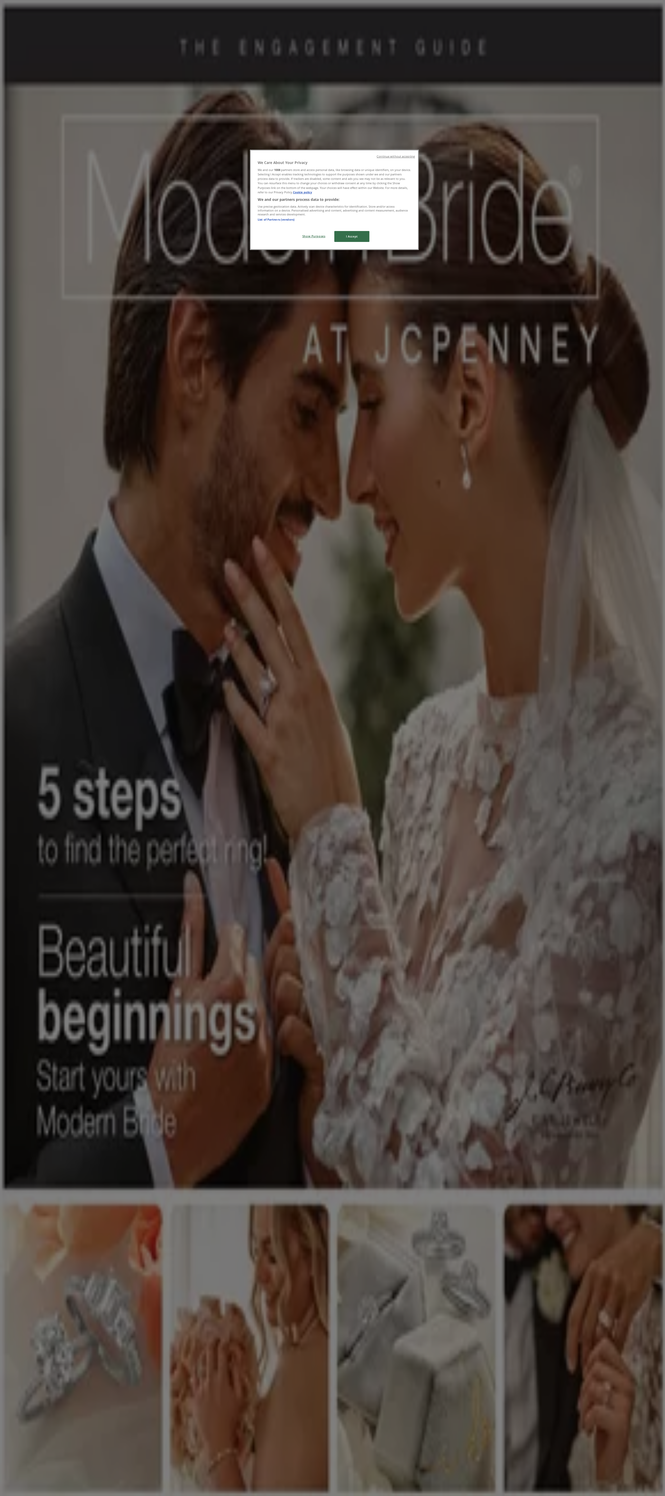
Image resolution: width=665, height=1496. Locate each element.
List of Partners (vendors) (276, 219)
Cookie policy (302, 192)
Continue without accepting (396, 156)
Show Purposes (313, 236)
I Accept (352, 236)
